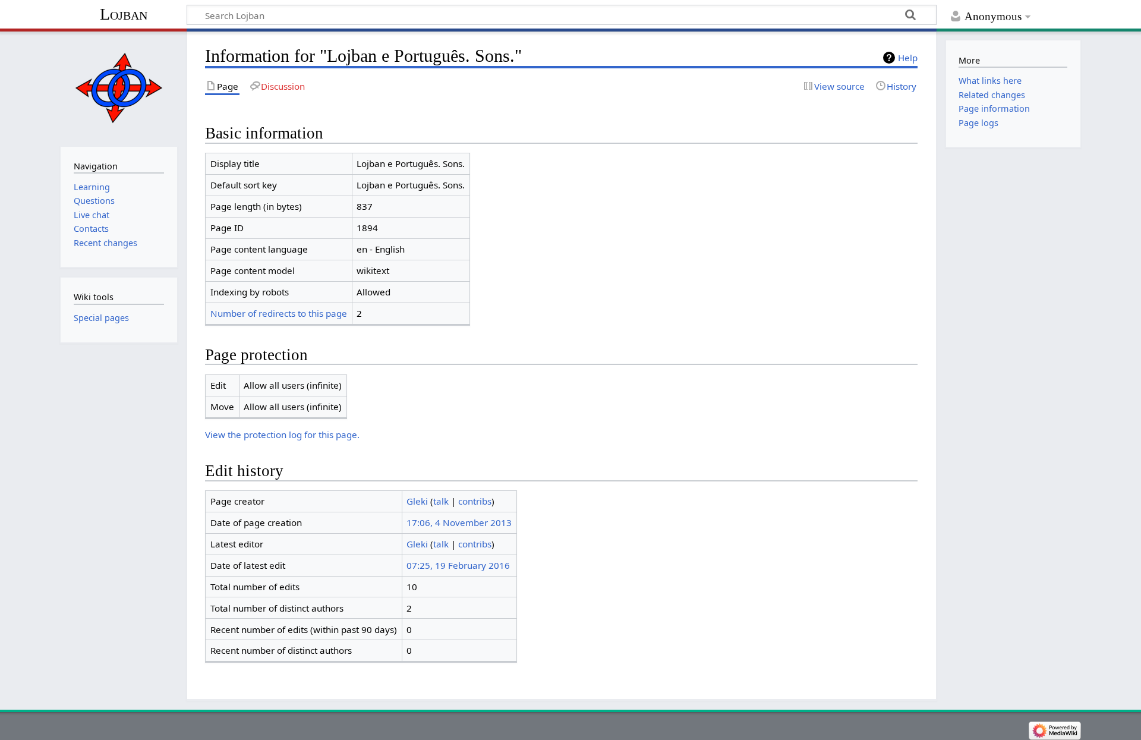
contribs (474, 501)
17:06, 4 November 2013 (459, 522)
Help (908, 58)
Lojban (123, 14)
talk (441, 501)
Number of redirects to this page (278, 313)
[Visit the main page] (118, 87)
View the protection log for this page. (282, 434)
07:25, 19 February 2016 (458, 565)
